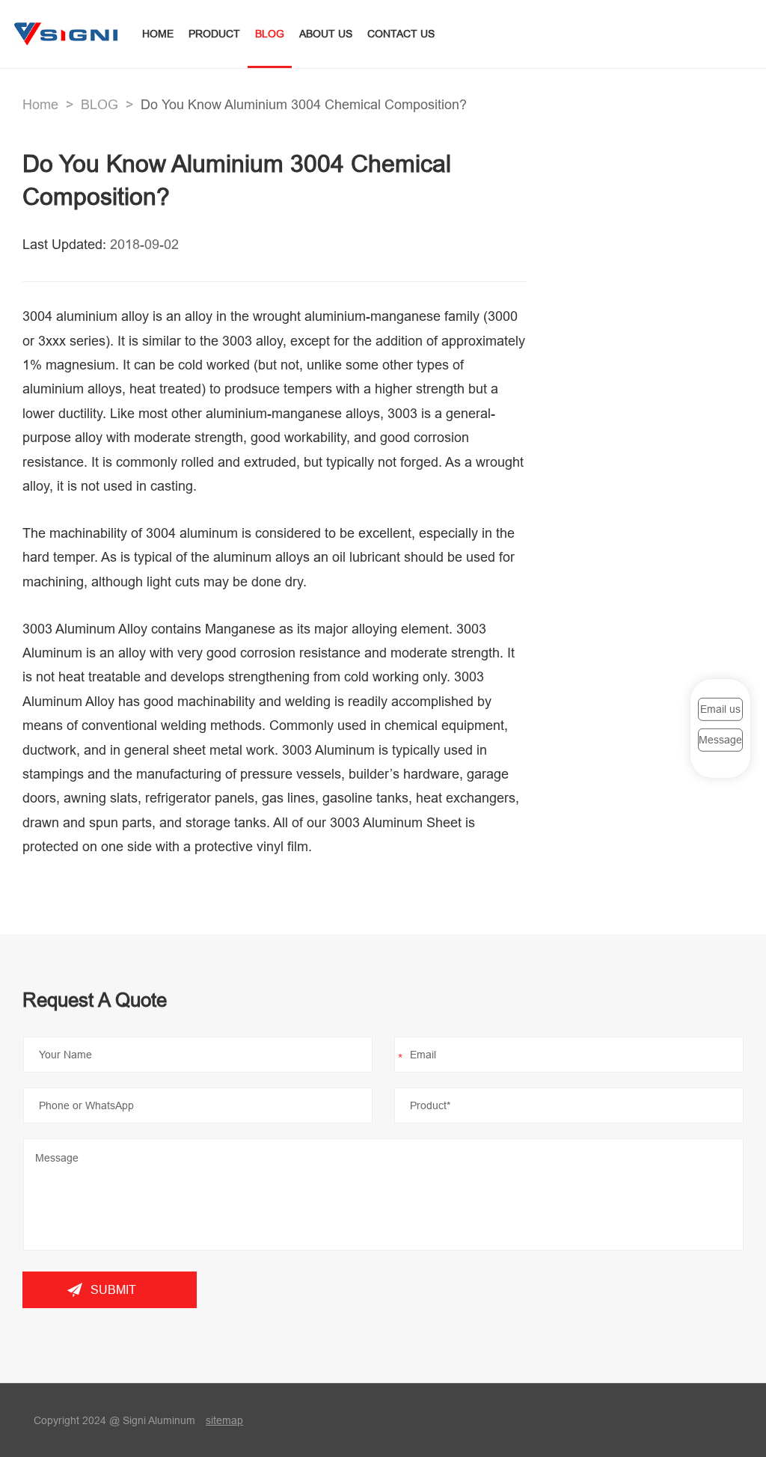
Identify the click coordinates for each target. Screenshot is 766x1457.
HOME (158, 34)
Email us (720, 709)
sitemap (224, 1420)
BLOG (269, 34)
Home (40, 104)
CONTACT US (401, 34)
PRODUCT (214, 34)
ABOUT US (325, 34)
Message (720, 740)
